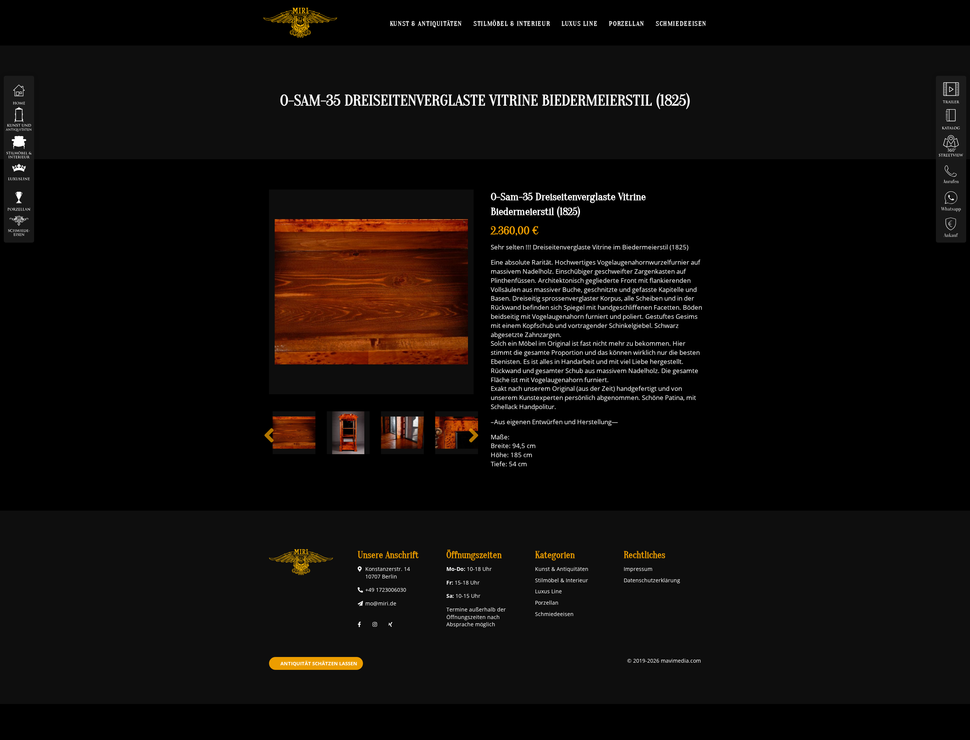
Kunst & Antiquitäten (426, 23)
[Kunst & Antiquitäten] (19, 118)
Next (473, 441)
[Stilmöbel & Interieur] (19, 145)
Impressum (638, 568)
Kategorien (555, 555)
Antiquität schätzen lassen (318, 663)
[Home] (19, 92)
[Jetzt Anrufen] (951, 172)
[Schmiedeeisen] (19, 225)
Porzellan (627, 23)
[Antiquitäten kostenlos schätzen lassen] (951, 225)
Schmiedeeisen (681, 23)
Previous (269, 441)
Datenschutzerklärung (652, 580)
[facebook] (359, 624)
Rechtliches (644, 555)
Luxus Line (580, 23)
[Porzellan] (19, 198)
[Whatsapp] (951, 198)
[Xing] (390, 624)
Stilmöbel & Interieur (512, 23)
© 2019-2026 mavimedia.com (664, 660)
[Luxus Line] (19, 172)
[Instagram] (374, 624)
